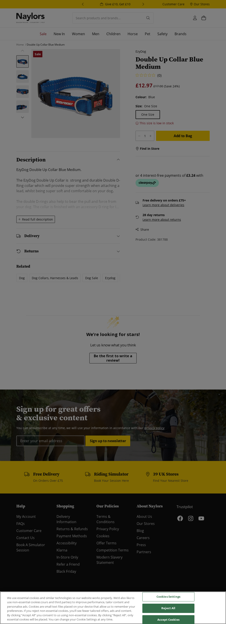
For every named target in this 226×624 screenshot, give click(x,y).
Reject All (168, 608)
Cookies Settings (168, 597)
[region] (113, 607)
